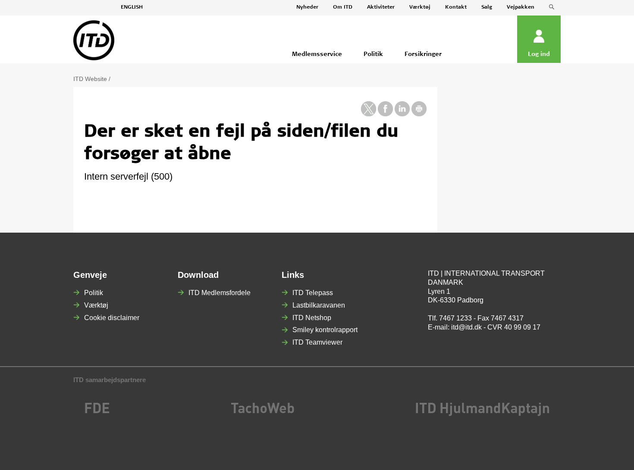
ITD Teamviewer (317, 342)
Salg (486, 7)
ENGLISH (132, 7)
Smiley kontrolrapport (325, 329)
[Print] (419, 114)
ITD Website (90, 78)
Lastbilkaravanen (318, 305)
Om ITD (342, 7)
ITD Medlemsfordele (219, 292)
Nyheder (307, 7)
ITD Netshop (311, 317)
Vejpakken (520, 7)
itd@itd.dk (466, 327)
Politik (93, 292)
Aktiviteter (381, 7)
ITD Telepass (312, 292)
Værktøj (419, 7)
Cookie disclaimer (111, 317)
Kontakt (456, 7)
